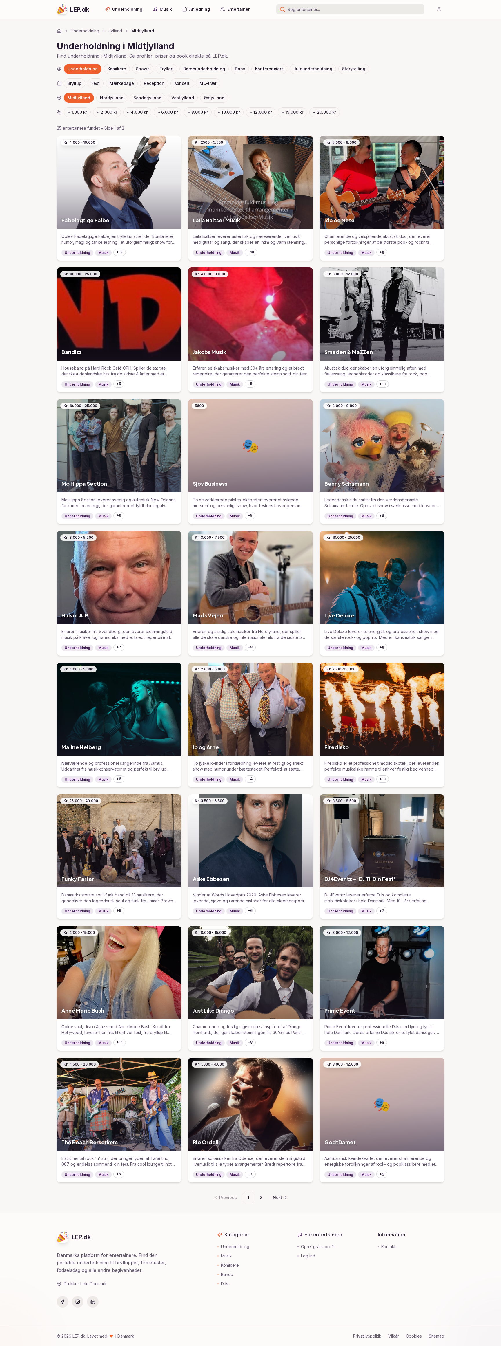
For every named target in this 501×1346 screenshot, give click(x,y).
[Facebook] (62, 1302)
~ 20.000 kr (324, 112)
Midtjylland (79, 97)
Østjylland (214, 97)
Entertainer (238, 9)
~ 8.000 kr (198, 112)
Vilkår (393, 1336)
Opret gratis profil (318, 1246)
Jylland (115, 30)
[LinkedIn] (93, 1302)
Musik (166, 9)
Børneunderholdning (204, 68)
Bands (227, 1274)
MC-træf (208, 83)
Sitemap (436, 1336)
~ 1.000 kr (77, 112)
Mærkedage (122, 83)
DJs (224, 1283)
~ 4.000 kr (137, 112)
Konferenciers (269, 68)
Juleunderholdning (312, 68)
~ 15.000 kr (292, 112)
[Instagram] (78, 1302)
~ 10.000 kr (229, 112)
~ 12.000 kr (261, 112)
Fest (95, 83)
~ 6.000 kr (167, 112)
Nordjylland (112, 97)
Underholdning (127, 9)
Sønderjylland (147, 97)
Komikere (117, 68)
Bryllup (74, 83)
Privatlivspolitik (367, 1336)
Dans (240, 68)
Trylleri (166, 68)
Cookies (414, 1336)
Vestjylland (182, 97)
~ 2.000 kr (107, 112)
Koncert (182, 83)
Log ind (308, 1255)
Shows (143, 68)
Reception (154, 83)
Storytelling (353, 68)
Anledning (199, 9)
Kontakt (388, 1246)
